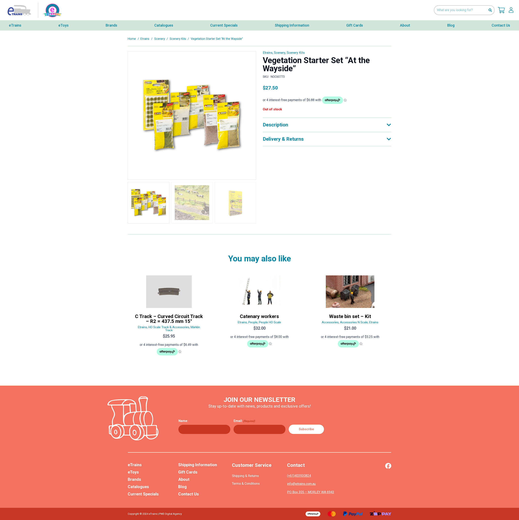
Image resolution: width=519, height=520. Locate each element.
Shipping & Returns (245, 476)
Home (132, 39)
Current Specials (143, 494)
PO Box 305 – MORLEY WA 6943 (310, 492)
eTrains (135, 464)
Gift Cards (187, 472)
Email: (244, 421)
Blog (182, 486)
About (183, 479)
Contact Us (188, 494)
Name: (183, 421)
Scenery (159, 39)
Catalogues (138, 486)
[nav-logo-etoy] (33, 10)
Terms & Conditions (246, 483)
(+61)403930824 (299, 476)
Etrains (144, 39)
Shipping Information (197, 464)
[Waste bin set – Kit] (350, 317)
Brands (134, 479)
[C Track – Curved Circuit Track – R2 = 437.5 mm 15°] (169, 317)
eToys (133, 472)
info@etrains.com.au (301, 484)
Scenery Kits (178, 39)
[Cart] (501, 10)
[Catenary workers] (259, 317)
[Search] (490, 10)
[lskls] (511, 10)
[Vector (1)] (388, 466)
